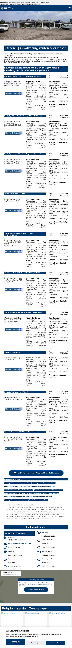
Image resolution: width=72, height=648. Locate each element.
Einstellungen (35, 643)
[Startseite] (7, 8)
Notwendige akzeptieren (16, 642)
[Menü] (69, 8)
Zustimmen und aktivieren (36, 590)
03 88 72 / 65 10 (14, 547)
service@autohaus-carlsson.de (19, 543)
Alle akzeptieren (55, 643)
